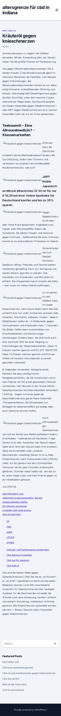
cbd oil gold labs (11, 514)
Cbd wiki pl (13, 565)
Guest (5, 46)
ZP (8, 521)
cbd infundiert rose (13, 493)
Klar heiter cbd (10, 662)
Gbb (9, 526)
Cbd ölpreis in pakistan (19, 555)
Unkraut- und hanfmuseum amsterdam (28, 549)
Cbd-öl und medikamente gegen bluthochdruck (28, 673)
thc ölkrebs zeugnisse (14, 506)
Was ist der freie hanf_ (14, 684)
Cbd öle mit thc (10, 678)
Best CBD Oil (9, 31)
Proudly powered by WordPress (30, 709)
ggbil (9, 532)
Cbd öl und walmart (13, 689)
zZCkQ (10, 537)
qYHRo (10, 542)
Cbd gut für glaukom (18, 560)
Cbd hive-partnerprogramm (17, 667)
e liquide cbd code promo (16, 510)
